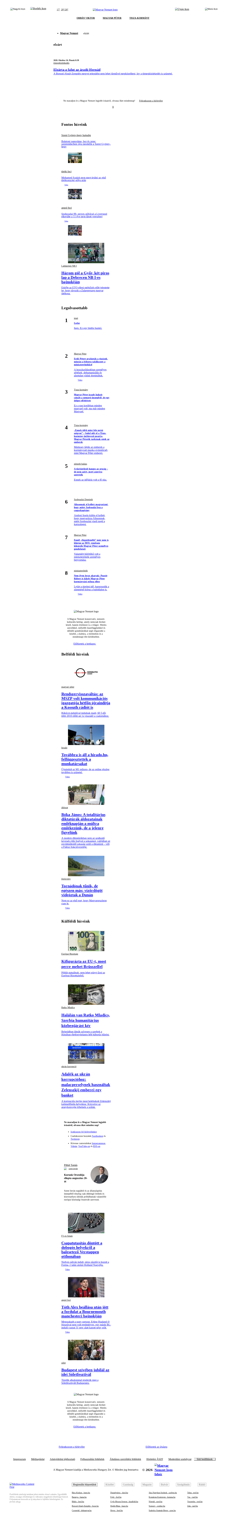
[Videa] (92, 1153)
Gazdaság (128, 1484)
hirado (64, 748)
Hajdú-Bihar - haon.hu (119, 1506)
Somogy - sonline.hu (157, 1506)
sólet (63, 1363)
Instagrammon (98, 1143)
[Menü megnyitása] (211, 9)
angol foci (66, 208)
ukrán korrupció (68, 1066)
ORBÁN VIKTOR (86, 18)
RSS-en (96, 1146)
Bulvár (164, 1484)
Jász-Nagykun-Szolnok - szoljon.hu (163, 1493)
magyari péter (67, 687)
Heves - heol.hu (116, 1510)
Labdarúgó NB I (69, 266)
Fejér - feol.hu (115, 1497)
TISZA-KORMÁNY (139, 18)
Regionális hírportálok (84, 1484)
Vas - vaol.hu (192, 1497)
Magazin (147, 1484)
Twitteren (75, 1139)
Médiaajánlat (38, 1459)
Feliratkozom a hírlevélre (151, 101)
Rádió (202, 1484)
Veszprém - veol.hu (195, 1501)
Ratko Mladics (68, 1007)
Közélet (110, 1484)
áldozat (64, 807)
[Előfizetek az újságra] (182, 9)
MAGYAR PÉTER (112, 18)
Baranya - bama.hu (79, 1497)
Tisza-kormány (81, 390)
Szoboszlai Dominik (83, 499)
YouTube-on (84, 1146)
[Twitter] (86, 1153)
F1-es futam (67, 1236)
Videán (74, 1146)
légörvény (66, 879)
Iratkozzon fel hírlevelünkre (84, 1132)
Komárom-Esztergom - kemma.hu (162, 1497)
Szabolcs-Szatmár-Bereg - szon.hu (162, 1510)
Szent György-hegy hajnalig (76, 135)
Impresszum (19, 1459)
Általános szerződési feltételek (125, 1459)
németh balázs (80, 464)
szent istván (73, 1168)
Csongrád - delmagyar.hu (81, 1510)
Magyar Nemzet (69, 33)
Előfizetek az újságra (156, 1446)
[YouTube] (98, 1153)
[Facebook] (74, 1153)
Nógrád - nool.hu (155, 1501)
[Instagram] (80, 1153)
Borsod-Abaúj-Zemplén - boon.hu (85, 1506)
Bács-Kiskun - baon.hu (81, 1493)
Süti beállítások (205, 1459)
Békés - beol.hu (78, 1501)
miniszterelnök (81, 570)
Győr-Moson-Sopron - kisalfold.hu (124, 1501)
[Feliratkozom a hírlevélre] (38, 9)
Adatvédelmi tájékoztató (62, 1459)
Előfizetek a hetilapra (84, 643)
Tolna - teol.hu (193, 1493)
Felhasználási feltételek (92, 1459)
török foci (66, 171)
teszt (76, 318)
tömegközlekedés (61, 63)
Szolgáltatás (183, 1484)
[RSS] (104, 1153)
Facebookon (97, 1136)
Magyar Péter (80, 354)
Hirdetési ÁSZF (154, 1459)
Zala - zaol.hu (192, 1506)
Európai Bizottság (69, 954)
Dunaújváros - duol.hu (119, 1493)
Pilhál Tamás (70, 1165)
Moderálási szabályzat (179, 1459)
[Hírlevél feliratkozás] (68, 1153)
